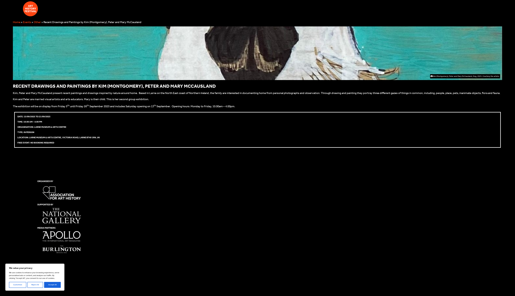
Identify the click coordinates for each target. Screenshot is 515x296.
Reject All (35, 285)
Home (16, 22)
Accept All (52, 285)
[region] (34, 277)
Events (27, 22)
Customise (17, 285)
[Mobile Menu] (16, 9)
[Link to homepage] (30, 9)
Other (37, 22)
